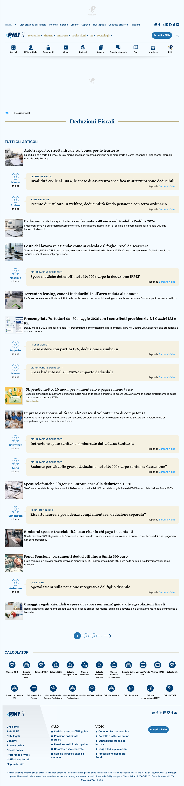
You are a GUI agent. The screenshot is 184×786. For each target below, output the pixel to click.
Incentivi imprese (58, 24)
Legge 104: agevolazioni (112, 749)
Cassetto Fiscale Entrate (69, 749)
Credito (75, 24)
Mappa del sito (15, 764)
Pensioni (135, 24)
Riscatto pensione (42, 510)
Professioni (79, 35)
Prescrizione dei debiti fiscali (110, 755)
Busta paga (99, 24)
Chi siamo (13, 726)
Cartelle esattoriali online (113, 736)
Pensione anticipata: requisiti (65, 738)
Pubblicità (13, 731)
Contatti (12, 740)
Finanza (48, 35)
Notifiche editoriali (18, 759)
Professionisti (40, 344)
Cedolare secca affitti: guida (71, 731)
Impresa (62, 35)
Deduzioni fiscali (41, 176)
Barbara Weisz (167, 186)
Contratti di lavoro (118, 24)
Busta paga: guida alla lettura (110, 742)
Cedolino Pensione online (113, 731)
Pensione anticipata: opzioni (71, 744)
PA (91, 35)
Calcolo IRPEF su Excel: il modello (67, 755)
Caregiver (37, 582)
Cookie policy (15, 750)
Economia (34, 35)
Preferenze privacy (18, 754)
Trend (8, 24)
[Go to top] (156, 774)
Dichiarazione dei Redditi (33, 24)
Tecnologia (103, 35)
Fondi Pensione (40, 199)
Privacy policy (15, 745)
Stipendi (85, 24)
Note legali (13, 736)
